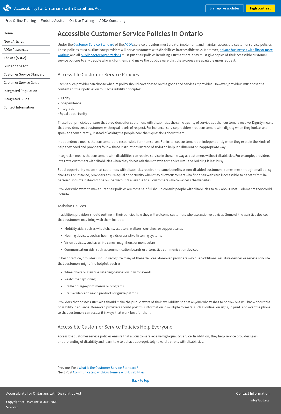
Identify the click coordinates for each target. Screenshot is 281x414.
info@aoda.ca (259, 400)
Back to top (140, 380)
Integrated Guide (16, 99)
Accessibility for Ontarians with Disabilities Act (57, 8)
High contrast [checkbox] (260, 8)
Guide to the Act (16, 66)
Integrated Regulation (20, 91)
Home (8, 33)
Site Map (12, 407)
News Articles (14, 41)
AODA (128, 44)
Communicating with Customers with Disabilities (109, 372)
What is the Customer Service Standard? (108, 367)
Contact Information (19, 107)
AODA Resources (16, 49)
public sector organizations (101, 55)
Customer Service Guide (21, 82)
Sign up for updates (225, 8)
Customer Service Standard (93, 44)
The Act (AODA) (15, 58)
